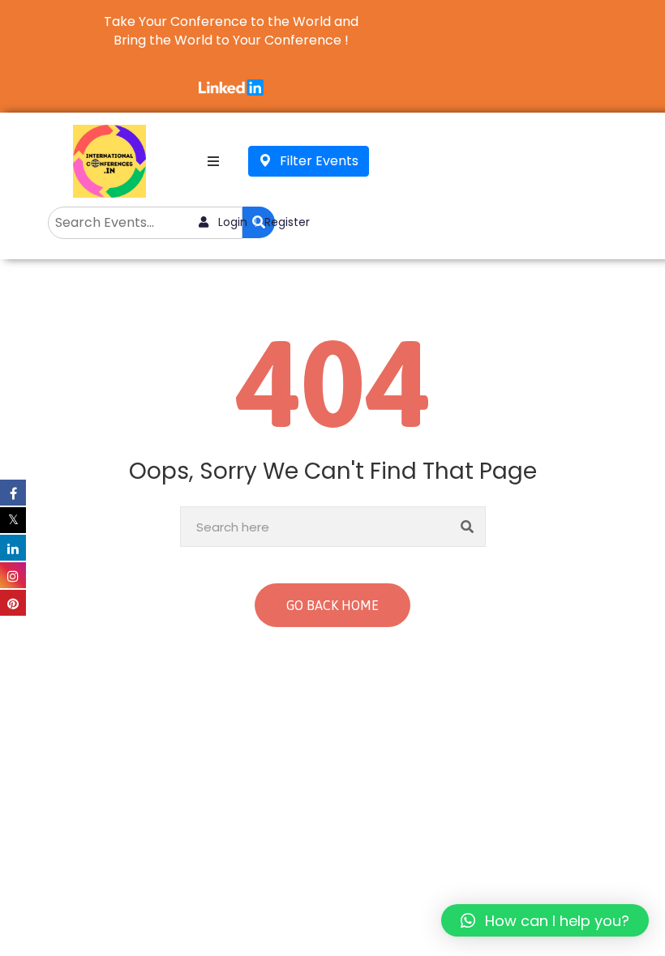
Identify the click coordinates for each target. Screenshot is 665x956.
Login (231, 222)
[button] (545, 920)
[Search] (467, 526)
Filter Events (317, 161)
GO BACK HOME (332, 605)
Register (287, 222)
